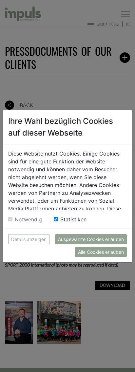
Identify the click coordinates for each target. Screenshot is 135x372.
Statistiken (73, 219)
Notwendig (28, 219)
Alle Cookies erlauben (101, 252)
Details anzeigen (29, 239)
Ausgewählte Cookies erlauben (91, 239)
